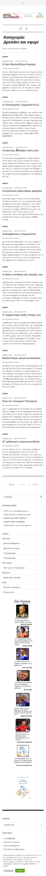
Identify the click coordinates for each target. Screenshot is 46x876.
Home (4, 48)
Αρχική (5, 533)
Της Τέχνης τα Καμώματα (14, 849)
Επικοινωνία (9, 592)
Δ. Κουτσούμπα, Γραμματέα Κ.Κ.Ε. (21, 104)
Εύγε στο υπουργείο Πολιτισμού (19, 401)
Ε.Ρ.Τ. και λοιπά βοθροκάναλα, (16, 511)
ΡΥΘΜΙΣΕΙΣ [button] (8, 870)
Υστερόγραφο (9, 553)
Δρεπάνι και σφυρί (14, 48)
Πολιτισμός (7, 563)
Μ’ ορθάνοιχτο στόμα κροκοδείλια (20, 441)
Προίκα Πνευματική (12, 577)
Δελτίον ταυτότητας (12, 587)
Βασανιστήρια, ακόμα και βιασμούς (21, 358)
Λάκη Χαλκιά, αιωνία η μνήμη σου (17, 525)
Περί (4, 582)
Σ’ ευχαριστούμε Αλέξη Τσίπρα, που (21, 315)
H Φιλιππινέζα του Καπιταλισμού (17, 514)
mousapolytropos (12, 68)
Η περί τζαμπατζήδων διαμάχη (18, 64)
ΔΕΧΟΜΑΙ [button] (20, 871)
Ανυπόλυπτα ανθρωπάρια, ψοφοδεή (22, 190)
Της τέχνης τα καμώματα (14, 567)
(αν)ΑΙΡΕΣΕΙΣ (9, 838)
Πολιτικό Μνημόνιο (12, 845)
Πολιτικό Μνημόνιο (12, 543)
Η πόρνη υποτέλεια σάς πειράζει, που (22, 274)
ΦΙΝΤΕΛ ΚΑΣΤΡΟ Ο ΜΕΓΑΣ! (15, 518)
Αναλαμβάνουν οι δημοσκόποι (19, 234)
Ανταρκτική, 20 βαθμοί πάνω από (20, 150)
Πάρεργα (6, 572)
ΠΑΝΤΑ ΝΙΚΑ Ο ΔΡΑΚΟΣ (14, 521)
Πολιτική (6, 538)
